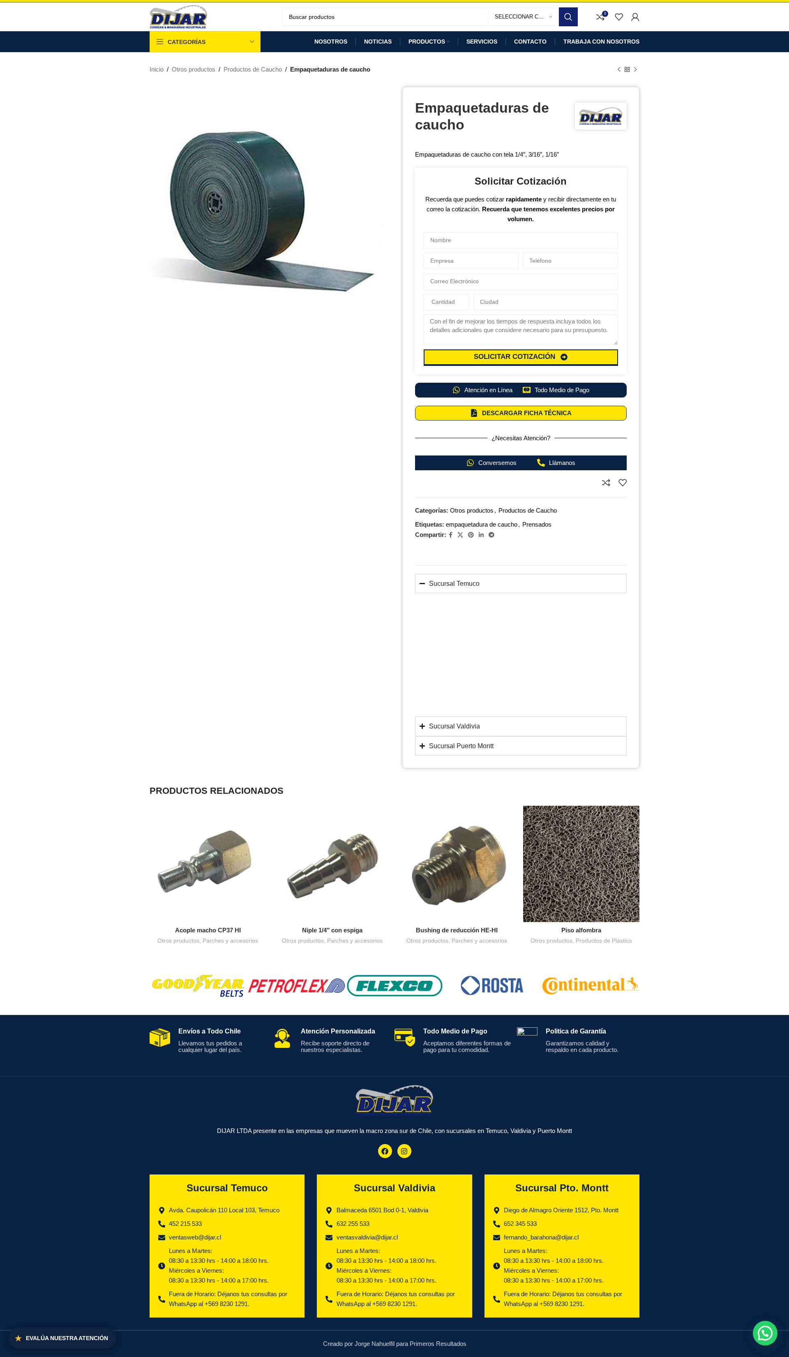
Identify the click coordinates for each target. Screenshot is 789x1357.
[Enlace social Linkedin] (481, 535)
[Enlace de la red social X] (460, 535)
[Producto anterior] (619, 70)
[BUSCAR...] (568, 16)
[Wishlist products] (619, 17)
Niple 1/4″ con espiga (332, 930)
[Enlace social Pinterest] (471, 535)
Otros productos (193, 69)
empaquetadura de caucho (481, 524)
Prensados (536, 524)
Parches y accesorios (230, 940)
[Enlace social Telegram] (491, 535)
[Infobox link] (208, 1045)
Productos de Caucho (253, 69)
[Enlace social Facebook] (450, 535)
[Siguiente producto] (635, 70)
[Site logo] (179, 16)
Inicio (157, 69)
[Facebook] (385, 1151)
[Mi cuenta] (635, 17)
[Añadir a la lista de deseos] (622, 483)
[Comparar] (606, 483)
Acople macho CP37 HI (208, 930)
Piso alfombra (581, 930)
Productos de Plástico (604, 940)
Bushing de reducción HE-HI (457, 930)
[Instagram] (404, 1151)
